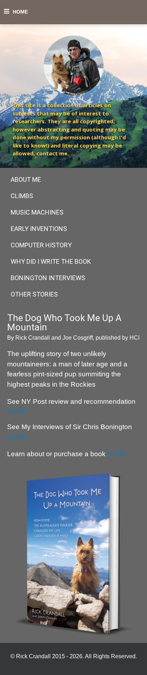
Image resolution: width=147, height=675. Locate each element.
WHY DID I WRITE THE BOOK (51, 261)
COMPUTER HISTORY (41, 245)
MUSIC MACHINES (37, 212)
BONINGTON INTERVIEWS (48, 278)
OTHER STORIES (34, 294)
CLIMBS (22, 196)
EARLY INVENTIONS (39, 228)
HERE (16, 411)
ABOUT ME (26, 179)
